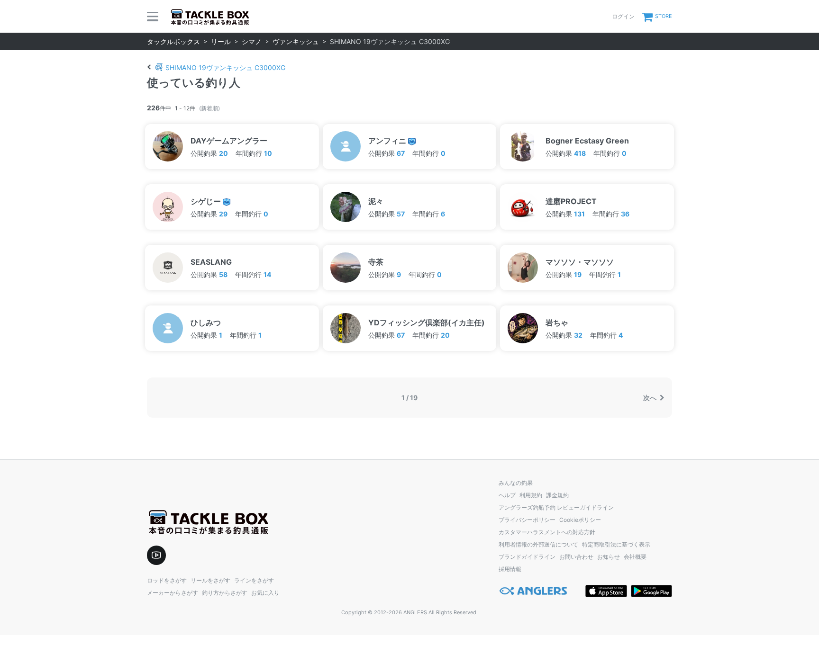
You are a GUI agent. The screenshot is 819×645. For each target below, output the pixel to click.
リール (221, 41)
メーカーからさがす (172, 592)
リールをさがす (210, 580)
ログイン (623, 16)
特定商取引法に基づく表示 (616, 544)
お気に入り (265, 592)
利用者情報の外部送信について (538, 544)
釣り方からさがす (224, 592)
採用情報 (510, 569)
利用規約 (530, 495)
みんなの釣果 (516, 482)
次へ (650, 398)
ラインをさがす (254, 580)
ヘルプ (507, 495)
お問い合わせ (576, 556)
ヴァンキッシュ (296, 41)
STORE (663, 16)
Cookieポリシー (580, 519)
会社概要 (635, 556)
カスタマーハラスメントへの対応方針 (547, 532)
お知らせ (608, 556)
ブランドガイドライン (527, 556)
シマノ (252, 41)
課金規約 (557, 495)
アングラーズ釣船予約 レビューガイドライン (556, 507)
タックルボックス (173, 41)
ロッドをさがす (167, 580)
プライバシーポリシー (527, 519)
